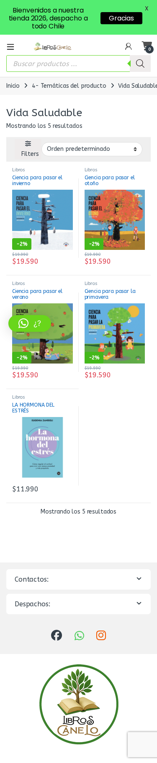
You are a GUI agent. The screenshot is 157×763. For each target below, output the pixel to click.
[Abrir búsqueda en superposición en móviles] (78, 63)
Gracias (121, 18)
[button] (29, 323)
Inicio (13, 85)
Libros (18, 170)
